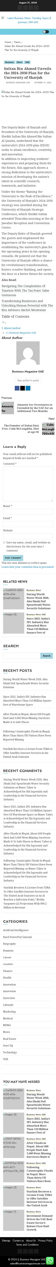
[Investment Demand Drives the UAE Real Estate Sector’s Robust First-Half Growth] (13, 1220)
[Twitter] (25, 7)
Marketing (9, 1011)
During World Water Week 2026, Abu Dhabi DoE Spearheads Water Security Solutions (38, 601)
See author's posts (28, 380)
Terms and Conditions (27, 1244)
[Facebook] (36, 7)
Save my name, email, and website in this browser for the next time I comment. (28, 546)
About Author (12, 328)
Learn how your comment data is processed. (28, 567)
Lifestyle (8, 1005)
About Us (31, 1240)
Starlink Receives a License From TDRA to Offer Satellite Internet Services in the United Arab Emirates (27, 752)
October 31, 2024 (42, 83)
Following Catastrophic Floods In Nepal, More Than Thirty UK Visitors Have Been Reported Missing (28, 864)
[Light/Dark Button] (46, 31)
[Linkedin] (20, 7)
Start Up (8, 1045)
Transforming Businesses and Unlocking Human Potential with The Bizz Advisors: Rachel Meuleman (27, 305)
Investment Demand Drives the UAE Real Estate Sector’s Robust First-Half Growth (40, 1223)
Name (7, 506)
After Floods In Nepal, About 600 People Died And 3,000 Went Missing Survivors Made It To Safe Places (27, 837)
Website (8, 530)
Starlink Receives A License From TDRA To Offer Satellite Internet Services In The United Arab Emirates (27, 891)
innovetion (9, 991)
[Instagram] (30, 7)
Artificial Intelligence (16, 930)
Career (7, 957)
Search (11, 646)
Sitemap (6, 1240)
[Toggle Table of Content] (4, 323)
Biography (9, 943)
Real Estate (9, 1039)
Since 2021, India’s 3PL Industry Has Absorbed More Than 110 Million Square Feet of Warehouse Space (38, 627)
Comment (9, 463)
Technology (10, 1052)
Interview (9, 998)
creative (8, 964)
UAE (27, 62)
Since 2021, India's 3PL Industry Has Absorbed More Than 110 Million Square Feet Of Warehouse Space (28, 810)
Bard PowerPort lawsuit (17, 937)
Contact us (18, 1240)
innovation (9, 984)
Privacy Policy (45, 1240)
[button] (52, 32)
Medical (8, 1018)
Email (7, 518)
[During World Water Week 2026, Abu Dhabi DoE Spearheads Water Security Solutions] (13, 598)
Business (9, 62)
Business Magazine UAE (18, 83)
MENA (7, 1025)
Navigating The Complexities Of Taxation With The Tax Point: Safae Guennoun (25, 290)
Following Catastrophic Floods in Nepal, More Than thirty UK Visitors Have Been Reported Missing (27, 735)
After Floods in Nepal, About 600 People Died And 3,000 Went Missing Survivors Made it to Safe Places (26, 718)
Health (7, 977)
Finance (7, 971)
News (19, 62)
